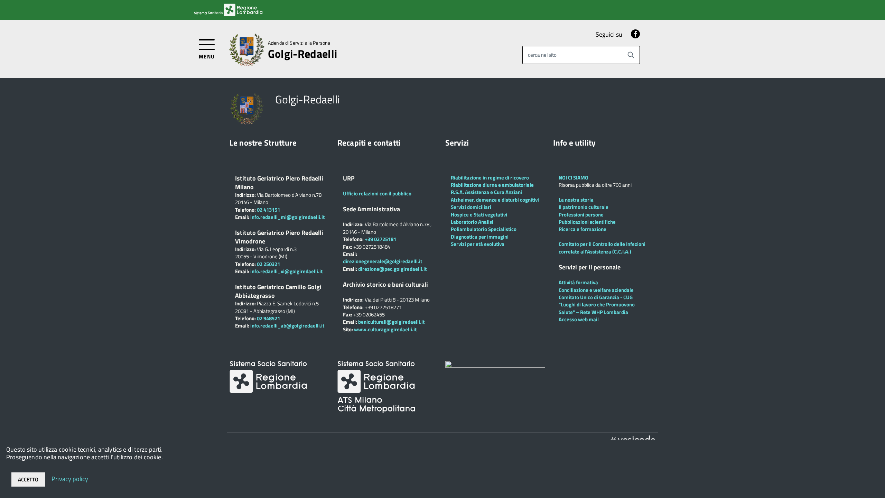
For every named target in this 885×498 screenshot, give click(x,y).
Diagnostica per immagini (480, 237)
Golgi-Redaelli (302, 53)
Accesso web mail (579, 319)
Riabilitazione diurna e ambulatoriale (492, 185)
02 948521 (268, 318)
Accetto (28, 479)
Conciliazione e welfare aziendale (596, 290)
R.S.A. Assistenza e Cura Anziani (486, 192)
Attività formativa (578, 282)
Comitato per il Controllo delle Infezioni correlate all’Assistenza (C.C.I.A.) (602, 247)
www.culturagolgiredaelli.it (385, 329)
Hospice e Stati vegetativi (479, 215)
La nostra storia (576, 200)
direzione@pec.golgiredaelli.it (392, 269)
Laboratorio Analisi (472, 222)
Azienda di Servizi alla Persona (299, 42)
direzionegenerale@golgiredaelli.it (382, 261)
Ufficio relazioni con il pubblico (377, 193)
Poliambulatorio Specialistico (483, 229)
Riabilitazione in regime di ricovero (490, 178)
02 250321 (268, 264)
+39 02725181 (380, 239)
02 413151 (268, 210)
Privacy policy (70, 478)
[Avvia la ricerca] (631, 55)
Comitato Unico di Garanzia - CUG (596, 297)
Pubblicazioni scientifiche (587, 222)
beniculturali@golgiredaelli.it (391, 322)
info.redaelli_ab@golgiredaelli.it (287, 326)
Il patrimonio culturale (583, 207)
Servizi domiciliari (471, 207)
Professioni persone (581, 215)
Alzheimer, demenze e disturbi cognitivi (495, 200)
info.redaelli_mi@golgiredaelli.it (287, 217)
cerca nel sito (542, 54)
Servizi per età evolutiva (477, 244)
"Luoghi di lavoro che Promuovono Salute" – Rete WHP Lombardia (597, 308)
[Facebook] (635, 34)
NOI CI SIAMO (573, 178)
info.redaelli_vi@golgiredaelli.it (286, 271)
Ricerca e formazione (582, 229)
